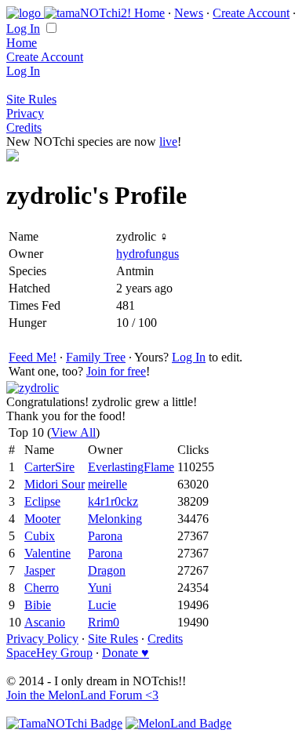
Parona (105, 536)
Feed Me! (32, 357)
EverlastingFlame (131, 467)
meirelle (107, 484)
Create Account (251, 13)
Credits (24, 127)
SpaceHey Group (49, 652)
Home (149, 13)
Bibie (37, 605)
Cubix (39, 536)
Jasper (39, 570)
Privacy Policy (42, 638)
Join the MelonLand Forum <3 (82, 695)
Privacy (25, 113)
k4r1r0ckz (113, 501)
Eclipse (42, 501)
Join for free (116, 371)
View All (73, 432)
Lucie (102, 605)
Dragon (107, 570)
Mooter (42, 518)
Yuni (99, 587)
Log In (23, 28)
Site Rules (31, 99)
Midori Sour (54, 484)
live (168, 141)
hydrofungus (147, 253)
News (188, 13)
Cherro (41, 587)
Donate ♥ (125, 652)
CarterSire (49, 467)
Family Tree (96, 357)
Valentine (47, 553)
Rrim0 (103, 622)
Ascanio (44, 622)
